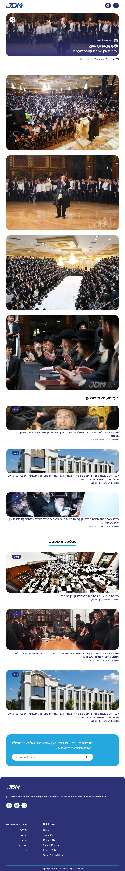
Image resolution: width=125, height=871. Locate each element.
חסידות (23, 840)
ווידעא (16, 502)
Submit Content (51, 845)
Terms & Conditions (53, 855)
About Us (48, 834)
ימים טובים (21, 845)
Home (46, 829)
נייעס (16, 409)
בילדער (16, 496)
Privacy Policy (50, 850)
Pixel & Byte (78, 868)
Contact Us (49, 840)
